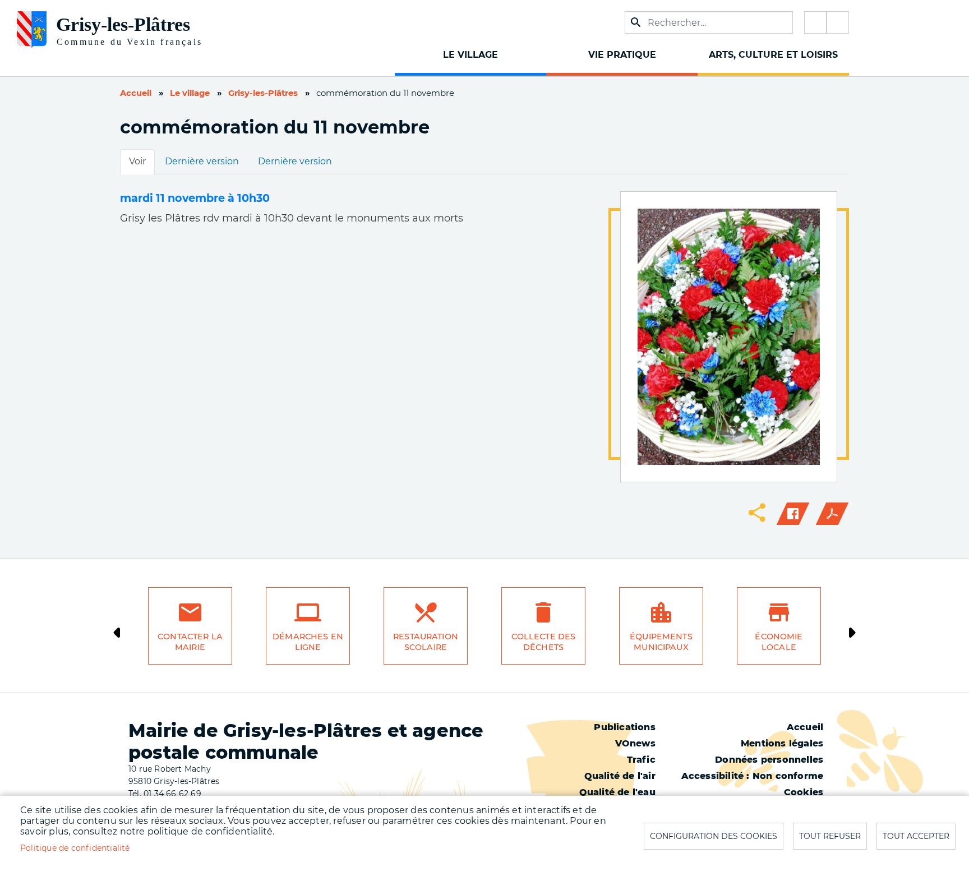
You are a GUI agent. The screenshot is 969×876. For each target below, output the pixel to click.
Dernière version (202, 161)
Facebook (815, 22)
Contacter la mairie (190, 641)
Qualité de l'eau (617, 792)
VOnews (635, 743)
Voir (137, 161)
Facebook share (793, 513)
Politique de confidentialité (75, 847)
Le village (190, 93)
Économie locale (778, 641)
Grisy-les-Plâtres (263, 93)
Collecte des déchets (543, 641)
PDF (832, 513)
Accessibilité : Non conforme (752, 776)
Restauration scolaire (425, 641)
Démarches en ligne (308, 641)
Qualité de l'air (620, 776)
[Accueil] (148, 25)
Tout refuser (830, 836)
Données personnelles (769, 759)
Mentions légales (782, 743)
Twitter (838, 22)
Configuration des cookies (713, 836)
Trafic (641, 759)
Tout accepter (916, 836)
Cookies (803, 792)
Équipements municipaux (661, 641)
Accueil (135, 93)
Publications (624, 727)
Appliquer (636, 22)
